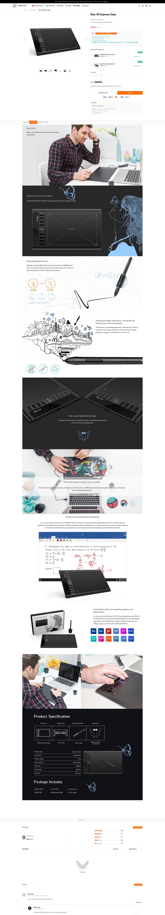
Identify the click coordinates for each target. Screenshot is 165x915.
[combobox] (100, 105)
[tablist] (82, 122)
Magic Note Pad (50, 5)
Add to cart (104, 93)
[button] (24, 39)
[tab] (25, 122)
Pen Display (60, 5)
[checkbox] (92, 55)
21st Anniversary (38, 5)
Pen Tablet (68, 5)
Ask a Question (138, 884)
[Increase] (101, 75)
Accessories (85, 5)
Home (25, 10)
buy (131, 93)
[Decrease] (92, 75)
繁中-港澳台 (76, 5)
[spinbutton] (96, 75)
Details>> (105, 1)
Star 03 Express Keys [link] (44, 10)
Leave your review (137, 827)
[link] (19, 5)
